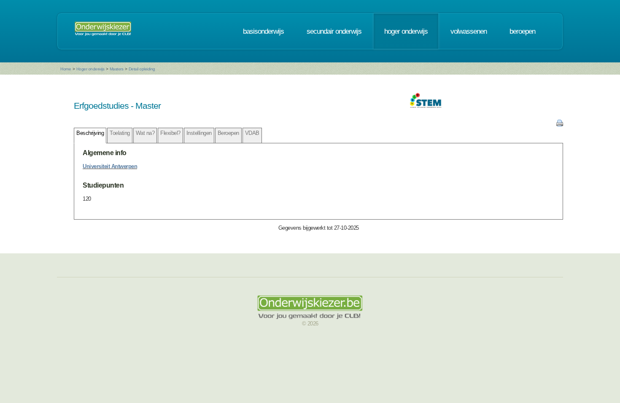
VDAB (252, 133)
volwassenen (468, 31)
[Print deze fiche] (559, 124)
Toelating (120, 133)
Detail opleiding (142, 69)
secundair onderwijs (334, 31)
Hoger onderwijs (90, 69)
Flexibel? (170, 133)
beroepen (522, 31)
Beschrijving (90, 133)
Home (65, 69)
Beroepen (228, 133)
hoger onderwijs (406, 31)
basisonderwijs (263, 31)
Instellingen (199, 133)
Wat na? (145, 133)
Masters (117, 69)
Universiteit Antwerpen (110, 166)
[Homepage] (103, 31)
